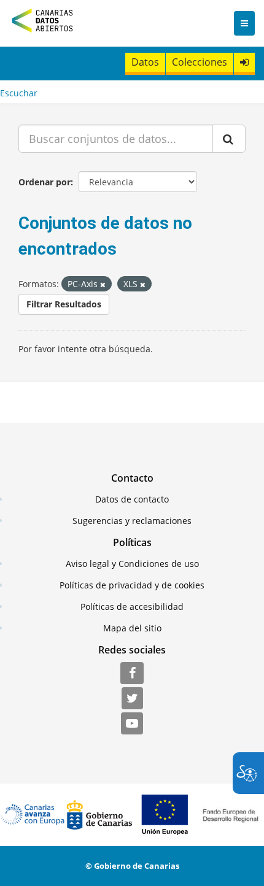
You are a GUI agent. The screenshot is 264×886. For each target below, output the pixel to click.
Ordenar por (44, 182)
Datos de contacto (132, 499)
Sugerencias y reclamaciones (132, 520)
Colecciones (199, 62)
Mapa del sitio (132, 628)
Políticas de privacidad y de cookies (132, 585)
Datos (145, 62)
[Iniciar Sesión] (244, 62)
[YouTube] (132, 724)
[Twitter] (132, 699)
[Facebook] (132, 673)
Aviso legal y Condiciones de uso (132, 563)
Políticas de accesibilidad (132, 606)
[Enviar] (229, 139)
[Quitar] (103, 284)
